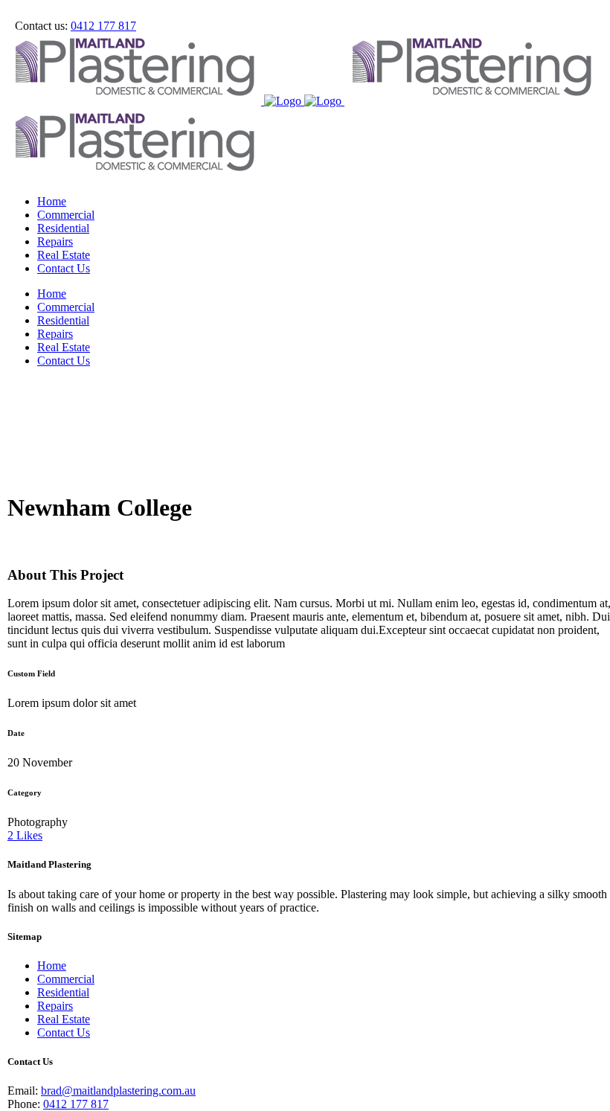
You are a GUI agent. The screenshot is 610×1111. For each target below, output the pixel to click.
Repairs (55, 1005)
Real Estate (63, 1019)
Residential (63, 992)
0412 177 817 (103, 25)
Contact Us (63, 1032)
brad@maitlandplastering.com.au (118, 1090)
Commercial (65, 979)
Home (51, 965)
